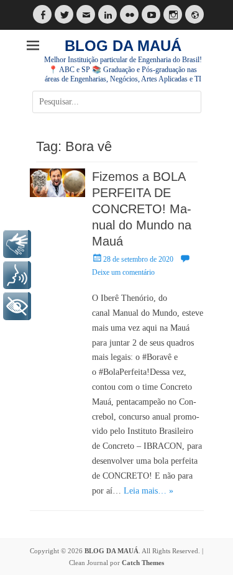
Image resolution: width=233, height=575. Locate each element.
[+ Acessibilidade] (17, 306)
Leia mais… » (148, 490)
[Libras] (17, 244)
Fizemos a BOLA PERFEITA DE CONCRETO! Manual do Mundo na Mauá (141, 209)
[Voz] (17, 275)
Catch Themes (143, 562)
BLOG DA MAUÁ (123, 45)
